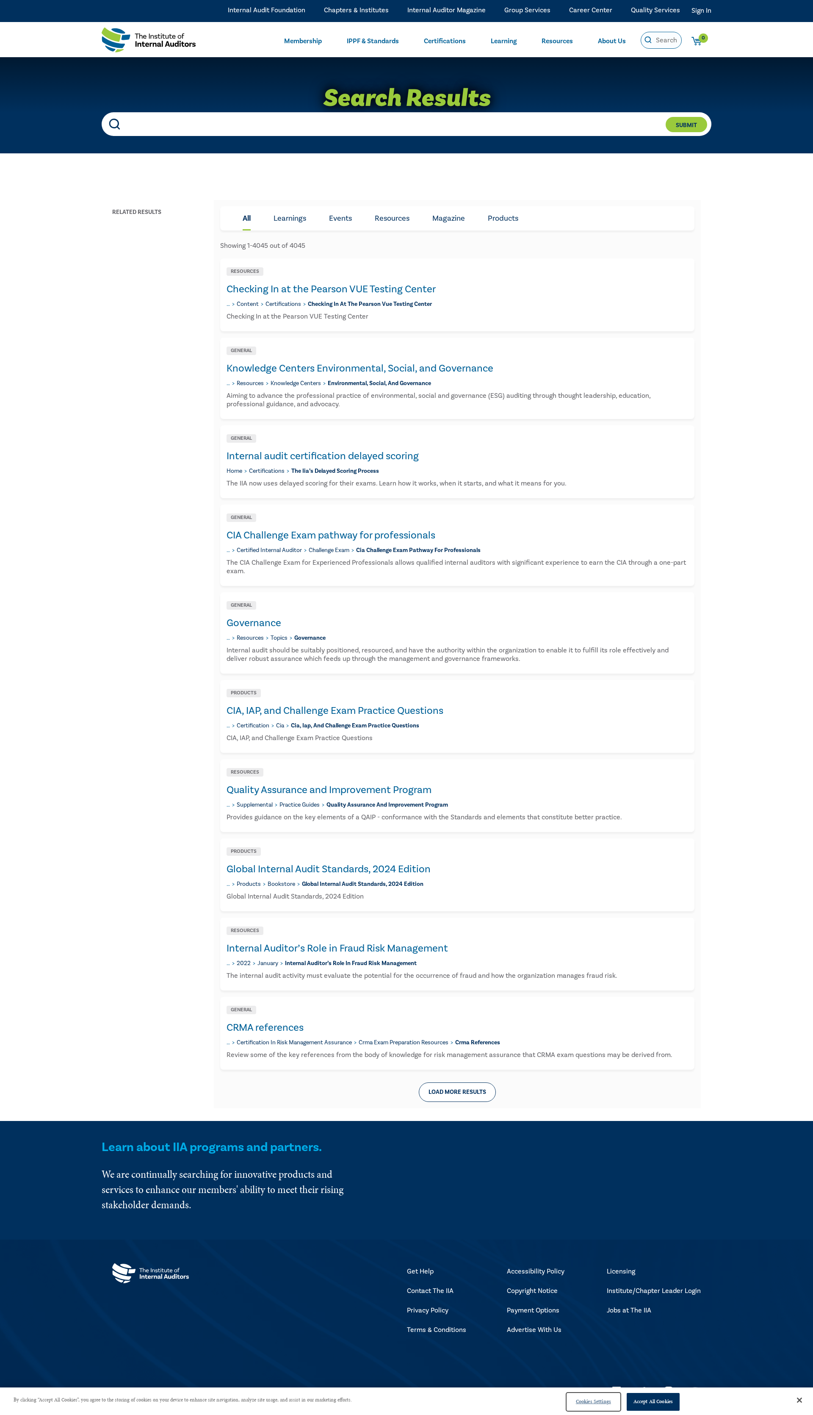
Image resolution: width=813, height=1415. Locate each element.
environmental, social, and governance (379, 383)
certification (253, 726)
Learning (504, 41)
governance (310, 638)
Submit (686, 125)
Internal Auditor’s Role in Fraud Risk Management (337, 948)
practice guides (299, 805)
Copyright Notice (532, 1291)
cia (280, 726)
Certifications (445, 41)
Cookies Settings (593, 1401)
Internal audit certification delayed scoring (323, 456)
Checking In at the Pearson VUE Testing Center (331, 289)
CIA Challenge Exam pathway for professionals (331, 535)
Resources (557, 41)
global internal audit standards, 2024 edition (362, 884)
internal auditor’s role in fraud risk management (351, 963)
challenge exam (329, 550)
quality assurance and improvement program (387, 805)
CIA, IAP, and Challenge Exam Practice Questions (335, 710)
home (234, 471)
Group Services (527, 10)
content (248, 304)
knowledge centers (296, 383)
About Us (612, 41)
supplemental (255, 805)
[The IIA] (149, 42)
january (267, 963)
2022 (244, 963)
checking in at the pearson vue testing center (370, 304)
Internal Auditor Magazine (446, 10)
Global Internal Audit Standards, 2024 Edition (329, 869)
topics (279, 638)
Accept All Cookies (653, 1401)
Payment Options (533, 1310)
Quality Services (655, 10)
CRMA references (265, 1027)
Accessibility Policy (535, 1271)
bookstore (281, 884)
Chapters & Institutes (356, 10)
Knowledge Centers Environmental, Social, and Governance (360, 368)
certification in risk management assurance (294, 1042)
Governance (254, 623)
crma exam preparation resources (403, 1042)
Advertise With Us (534, 1330)
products (249, 884)
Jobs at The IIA (629, 1310)
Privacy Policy (427, 1310)
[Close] (799, 1400)
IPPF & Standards (373, 41)
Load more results (457, 1092)
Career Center (590, 10)
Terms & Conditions (436, 1330)
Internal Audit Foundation (266, 10)
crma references (477, 1042)
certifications (283, 304)
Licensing (621, 1271)
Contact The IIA (430, 1291)
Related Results (136, 212)
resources (250, 383)
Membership (303, 41)
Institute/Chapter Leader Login (654, 1291)
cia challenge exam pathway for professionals (418, 550)
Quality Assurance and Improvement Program (329, 789)
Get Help (420, 1271)
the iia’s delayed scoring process (335, 471)
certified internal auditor (269, 550)
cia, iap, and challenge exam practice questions (355, 726)
